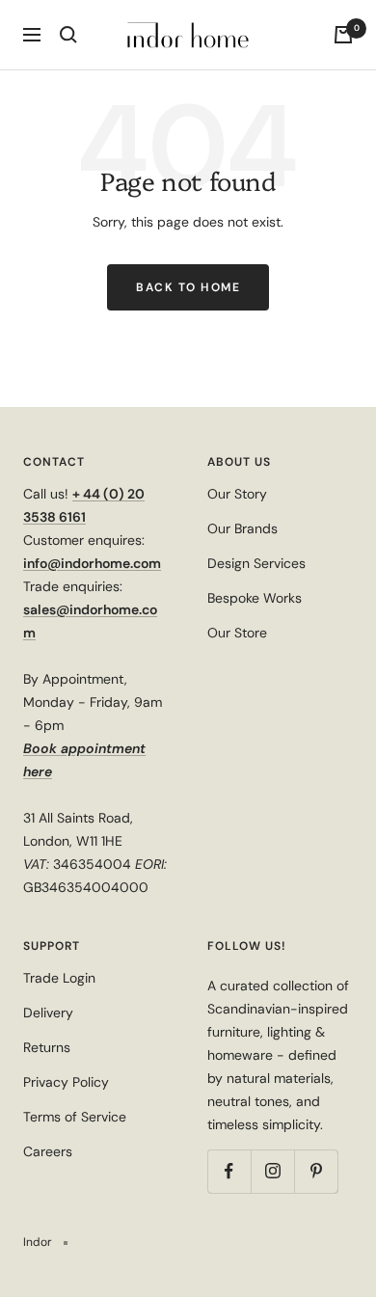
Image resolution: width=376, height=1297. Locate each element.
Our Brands (242, 528)
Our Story (237, 493)
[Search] (68, 34)
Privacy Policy (66, 1082)
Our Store (237, 632)
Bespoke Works (254, 598)
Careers (47, 1151)
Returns (46, 1047)
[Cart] (343, 34)
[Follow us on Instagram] (272, 1171)
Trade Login (59, 977)
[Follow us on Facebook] (229, 1171)
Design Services (256, 563)
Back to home (188, 287)
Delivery (48, 1012)
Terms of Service (74, 1116)
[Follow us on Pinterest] (315, 1171)
